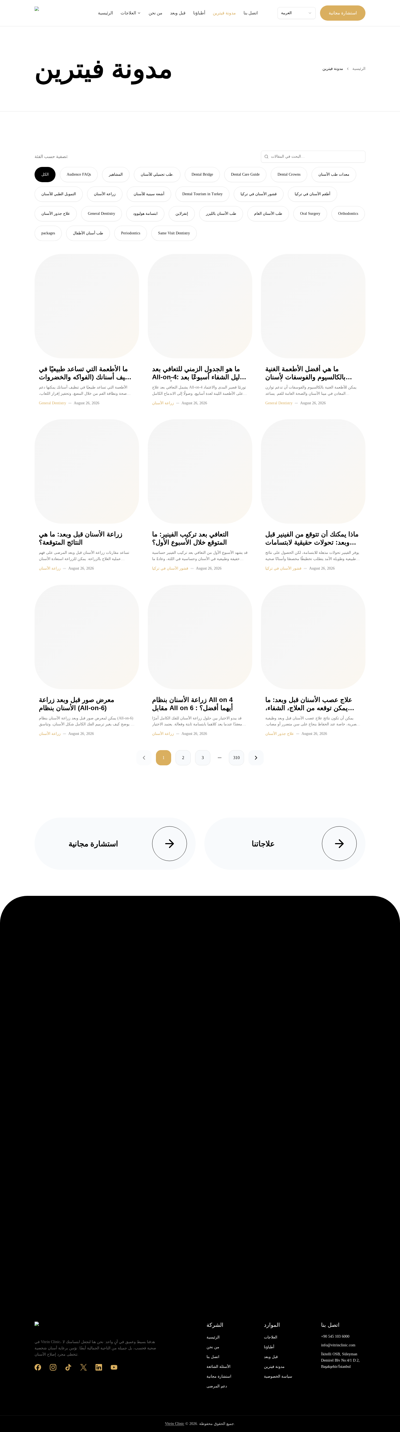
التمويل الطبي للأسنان (58, 194)
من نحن (155, 13)
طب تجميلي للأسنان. (157, 174)
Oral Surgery (310, 214)
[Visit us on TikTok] (68, 1367)
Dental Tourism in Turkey (202, 194)
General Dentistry (101, 214)
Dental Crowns (289, 174)
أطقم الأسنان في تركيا (312, 194)
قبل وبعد (178, 13)
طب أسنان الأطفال (88, 233)
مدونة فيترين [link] (332, 69)
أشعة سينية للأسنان (149, 194)
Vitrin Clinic (174, 1424)
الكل (45, 174)
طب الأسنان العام (268, 214)
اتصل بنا (251, 13)
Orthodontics (348, 214)
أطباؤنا (199, 13)
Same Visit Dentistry (174, 233)
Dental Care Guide (245, 174)
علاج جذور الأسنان (55, 214)
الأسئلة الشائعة (218, 1367)
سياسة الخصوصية (278, 1376)
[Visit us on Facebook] (38, 1367)
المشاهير (116, 174)
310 (236, 757)
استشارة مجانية (343, 13)
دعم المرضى (217, 1386)
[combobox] (297, 13)
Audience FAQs (79, 174)
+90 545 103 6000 (335, 1336)
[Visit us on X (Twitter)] (83, 1367)
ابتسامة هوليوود (145, 214)
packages (48, 233)
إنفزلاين (182, 214)
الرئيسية (105, 13)
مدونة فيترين (224, 13)
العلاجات (128, 13)
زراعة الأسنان (105, 194)
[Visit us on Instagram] (53, 1367)
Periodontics (130, 233)
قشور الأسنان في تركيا (259, 194)
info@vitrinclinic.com (338, 1345)
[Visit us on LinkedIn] (99, 1367)
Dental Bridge (202, 174)
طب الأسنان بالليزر (221, 214)
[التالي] (256, 757)
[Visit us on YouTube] (114, 1367)
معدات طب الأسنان (333, 174)
